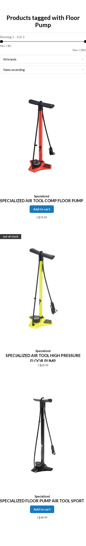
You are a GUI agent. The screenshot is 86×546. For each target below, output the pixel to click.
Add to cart (41, 209)
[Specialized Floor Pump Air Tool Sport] (42, 436)
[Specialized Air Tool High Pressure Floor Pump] (43, 289)
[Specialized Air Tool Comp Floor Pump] (41, 136)
